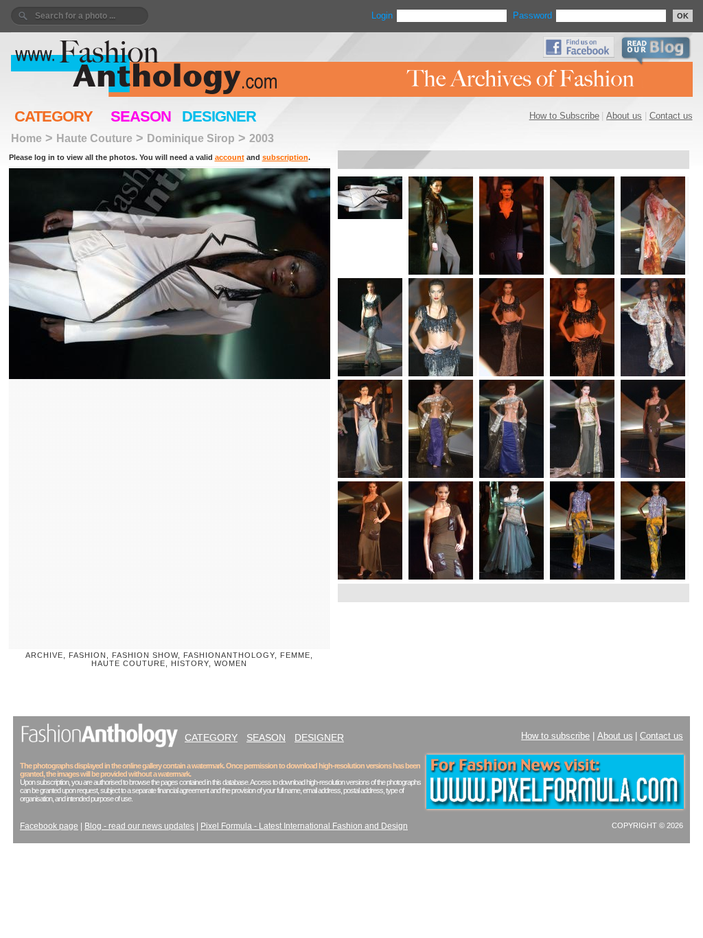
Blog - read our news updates (139, 826)
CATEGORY (53, 116)
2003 (261, 138)
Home (26, 138)
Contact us (671, 116)
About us (624, 116)
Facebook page (49, 826)
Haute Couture (94, 138)
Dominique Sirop (191, 138)
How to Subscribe (564, 116)
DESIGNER (219, 116)
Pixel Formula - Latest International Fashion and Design (304, 826)
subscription (285, 157)
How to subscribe (555, 736)
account (229, 157)
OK (683, 16)
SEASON (141, 116)
